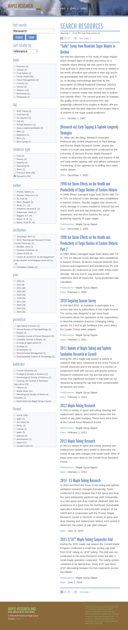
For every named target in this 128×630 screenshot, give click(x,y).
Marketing (23, 93)
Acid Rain (23, 114)
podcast (22, 436)
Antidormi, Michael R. (28, 209)
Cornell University (27, 370)
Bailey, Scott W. (26, 222)
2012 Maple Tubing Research (77, 405)
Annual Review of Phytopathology (34, 329)
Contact (84, 8)
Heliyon (22, 387)
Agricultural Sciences (28, 326)
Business (22, 66)
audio (21, 419)
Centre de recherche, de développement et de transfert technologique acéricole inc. (34, 260)
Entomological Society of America (34, 377)
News (21, 169)
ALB (20, 121)
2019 (21, 295)
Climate (22, 70)
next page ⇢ (85, 38)
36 (75, 38)
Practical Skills (26, 173)
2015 (21, 308)
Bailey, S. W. (24, 219)
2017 (21, 302)
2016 (21, 305)
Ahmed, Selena (25, 192)
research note (25, 446)
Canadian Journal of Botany (31, 339)
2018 (21, 298)
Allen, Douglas (25, 202)
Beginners (23, 135)
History (22, 87)
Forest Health (25, 76)
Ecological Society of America (32, 374)
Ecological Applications (29, 343)
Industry (23, 90)
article (22, 415)
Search (73, 8)
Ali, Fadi (22, 199)
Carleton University (27, 250)
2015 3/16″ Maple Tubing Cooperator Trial (86, 539)
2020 (21, 291)
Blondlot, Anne (25, 247)
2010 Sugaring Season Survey (78, 300)
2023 (20, 281)
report (21, 442)
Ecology (22, 346)
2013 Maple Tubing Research (77, 441)
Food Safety (24, 73)
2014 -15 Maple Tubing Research (80, 480)
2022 (20, 285)
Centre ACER (24, 253)
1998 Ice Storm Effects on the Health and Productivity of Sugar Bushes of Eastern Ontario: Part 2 (89, 243)
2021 (21, 288)
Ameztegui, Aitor (26, 236)
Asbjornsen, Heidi (26, 212)
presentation (24, 439)
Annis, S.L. (23, 205)
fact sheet (23, 422)
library (21, 425)
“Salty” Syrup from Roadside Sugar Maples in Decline (87, 49)
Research (24, 176)
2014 (21, 312)
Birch (21, 138)
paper (21, 432)
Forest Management (27, 80)
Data (20, 156)
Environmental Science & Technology (35, 356)
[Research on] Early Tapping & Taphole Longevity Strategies (89, 129)
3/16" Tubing (24, 111)
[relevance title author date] (25, 51)
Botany (21, 333)
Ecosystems (24, 350)
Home (54, 8)
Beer (20, 131)
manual (22, 429)
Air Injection (24, 118)
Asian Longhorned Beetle (30, 128)
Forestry (22, 83)
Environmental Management (31, 353)
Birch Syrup (24, 141)
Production (23, 97)
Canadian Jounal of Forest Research (35, 336)
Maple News (24, 391)
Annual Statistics (26, 124)
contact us (19, 619)
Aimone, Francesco (27, 195)
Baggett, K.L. (24, 215)
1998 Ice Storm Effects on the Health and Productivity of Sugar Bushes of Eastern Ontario (88, 186)
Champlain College (27, 267)
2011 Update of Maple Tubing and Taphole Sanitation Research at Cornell (85, 351)
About (63, 8)
